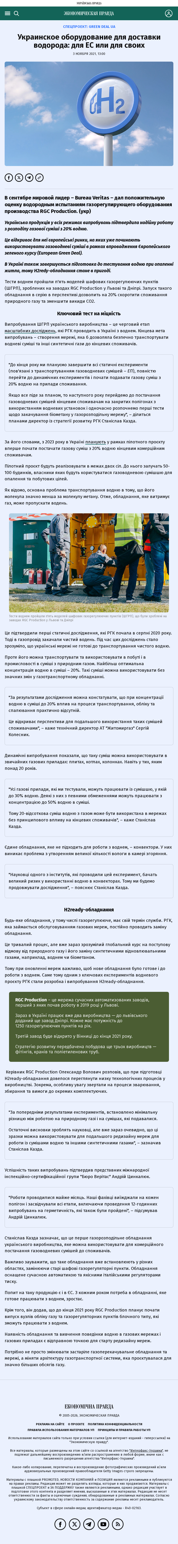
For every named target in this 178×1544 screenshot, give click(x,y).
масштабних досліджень (30, 330)
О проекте (76, 1424)
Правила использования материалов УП (61, 1430)
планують (95, 442)
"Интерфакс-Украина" (146, 1451)
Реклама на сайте (50, 1424)
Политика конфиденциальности (115, 1424)
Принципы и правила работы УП (124, 1430)
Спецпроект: (89, 26)
